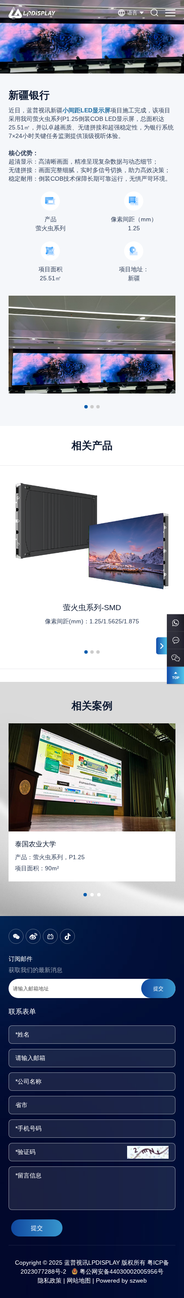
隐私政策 (50, 1280)
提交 (37, 1228)
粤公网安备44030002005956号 (121, 1271)
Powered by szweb (121, 1280)
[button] (86, 406)
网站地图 (79, 1280)
